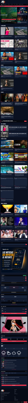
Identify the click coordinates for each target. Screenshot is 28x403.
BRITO (1, 337)
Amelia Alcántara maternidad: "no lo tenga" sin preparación (17, 127)
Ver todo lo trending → (14, 369)
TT (6, 395)
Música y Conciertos (3, 213)
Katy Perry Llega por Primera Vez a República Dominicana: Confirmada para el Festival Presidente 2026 (8, 20)
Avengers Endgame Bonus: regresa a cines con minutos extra (17, 133)
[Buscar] (26, 4)
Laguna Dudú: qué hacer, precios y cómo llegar (6, 174)
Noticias (3, 18)
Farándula (15, 391)
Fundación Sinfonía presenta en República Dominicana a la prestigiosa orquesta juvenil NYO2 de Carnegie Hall (7, 117)
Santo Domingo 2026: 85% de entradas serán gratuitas (22, 22)
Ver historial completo (14, 292)
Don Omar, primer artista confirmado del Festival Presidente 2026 (22, 14)
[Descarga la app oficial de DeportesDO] (14, 259)
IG (2, 395)
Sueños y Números (2, 399)
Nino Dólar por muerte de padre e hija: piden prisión (6, 61)
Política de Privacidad (16, 399)
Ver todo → (26, 25)
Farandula (2, 35)
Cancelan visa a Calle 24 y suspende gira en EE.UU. (6, 226)
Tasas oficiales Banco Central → (14, 304)
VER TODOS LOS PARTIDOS (14, 313)
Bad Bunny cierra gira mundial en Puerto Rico (6, 239)
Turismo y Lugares (3, 186)
